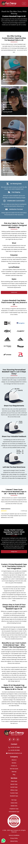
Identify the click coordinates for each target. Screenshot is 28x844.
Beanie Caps (14, 784)
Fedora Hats (14, 803)
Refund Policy (14, 841)
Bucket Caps (14, 787)
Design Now (14, 551)
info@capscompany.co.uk (15, 753)
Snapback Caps (14, 808)
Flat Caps (14, 800)
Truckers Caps (14, 793)
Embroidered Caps (14, 811)
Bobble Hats (14, 806)
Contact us (14, 766)
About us (14, 760)
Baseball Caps (14, 796)
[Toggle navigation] (24, 3)
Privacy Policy (14, 838)
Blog (14, 774)
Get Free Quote (14, 768)
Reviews (14, 763)
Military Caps (14, 790)
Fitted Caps (14, 781)
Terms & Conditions (14, 835)
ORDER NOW (14, 292)
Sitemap (14, 771)
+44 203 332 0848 (15, 747)
